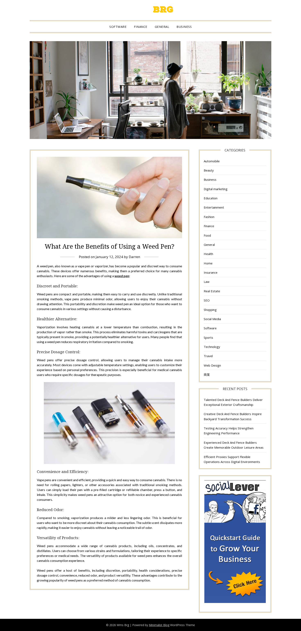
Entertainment (214, 207)
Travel (208, 356)
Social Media (212, 319)
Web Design (212, 365)
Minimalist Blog (159, 625)
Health (208, 254)
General (162, 27)
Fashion (209, 217)
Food (207, 235)
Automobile (212, 161)
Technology (212, 347)
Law (206, 282)
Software (118, 27)
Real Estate (212, 291)
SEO (207, 300)
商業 (207, 375)
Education (210, 198)
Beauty (209, 170)
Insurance (210, 272)
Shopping (210, 310)
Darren (134, 256)
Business (184, 27)
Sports (208, 337)
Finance (140, 27)
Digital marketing (215, 189)
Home (208, 263)
